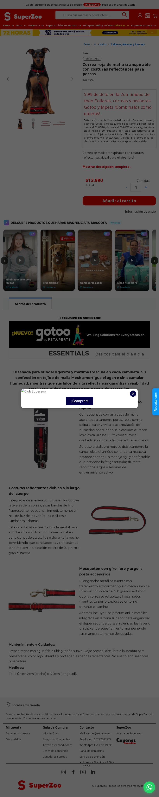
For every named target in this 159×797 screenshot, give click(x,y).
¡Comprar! (79, 401)
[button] (149, 787)
